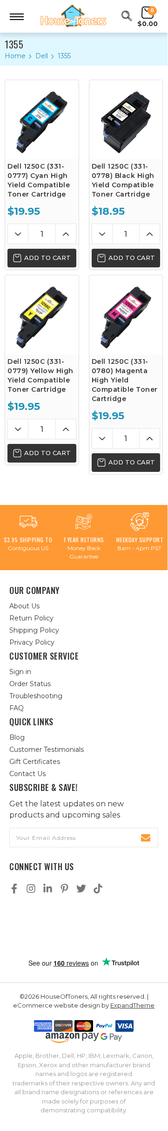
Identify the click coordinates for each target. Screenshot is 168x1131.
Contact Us (27, 774)
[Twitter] (81, 888)
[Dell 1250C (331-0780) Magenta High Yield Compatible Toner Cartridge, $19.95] (126, 314)
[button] (83, 926)
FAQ (16, 708)
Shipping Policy (34, 630)
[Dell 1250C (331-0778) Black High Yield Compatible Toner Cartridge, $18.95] (126, 119)
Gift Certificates (34, 761)
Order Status (30, 684)
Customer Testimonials (46, 749)
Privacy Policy (31, 642)
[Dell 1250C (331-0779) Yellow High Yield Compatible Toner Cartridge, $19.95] (42, 314)
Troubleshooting (35, 696)
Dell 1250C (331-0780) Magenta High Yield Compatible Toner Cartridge (125, 380)
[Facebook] (14, 888)
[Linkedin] (48, 888)
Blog (17, 737)
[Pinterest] (64, 888)
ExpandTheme (132, 1005)
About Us (24, 606)
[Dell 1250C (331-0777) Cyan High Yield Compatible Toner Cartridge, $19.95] (42, 119)
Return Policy (31, 618)
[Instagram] (31, 888)
